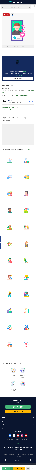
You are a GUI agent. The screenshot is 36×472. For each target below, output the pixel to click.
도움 (3, 424)
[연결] (26, 177)
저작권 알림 (29, 447)
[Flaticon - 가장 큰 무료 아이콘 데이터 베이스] (15, 2)
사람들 (4, 118)
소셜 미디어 (11, 118)
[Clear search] (26, 7)
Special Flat (9, 109)
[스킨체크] (10, 277)
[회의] (26, 327)
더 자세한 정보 (19, 75)
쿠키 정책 (22, 447)
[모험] (26, 210)
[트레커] (26, 244)
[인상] (10, 244)
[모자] (26, 344)
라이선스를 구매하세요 (18, 78)
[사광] (10, 311)
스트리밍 (22, 118)
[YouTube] (26, 435)
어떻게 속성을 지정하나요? (22, 95)
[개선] (26, 311)
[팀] (10, 327)
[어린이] (26, 194)
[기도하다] (10, 160)
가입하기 (18, 443)
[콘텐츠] (26, 294)
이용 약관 (6, 447)
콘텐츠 (3, 417)
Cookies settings (18, 449)
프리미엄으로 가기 (18, 411)
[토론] (10, 344)
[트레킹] (10, 227)
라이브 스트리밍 (6, 120)
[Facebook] (10, 435)
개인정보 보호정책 (14, 447)
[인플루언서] (10, 294)
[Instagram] (22, 435)
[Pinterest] (18, 435)
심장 (17, 118)
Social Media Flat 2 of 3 (8, 107)
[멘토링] (10, 194)
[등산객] (26, 227)
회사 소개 (4, 428)
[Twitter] (14, 435)
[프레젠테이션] (10, 177)
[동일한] (26, 160)
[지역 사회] (26, 277)
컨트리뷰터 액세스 (18, 407)
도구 (3, 421)
